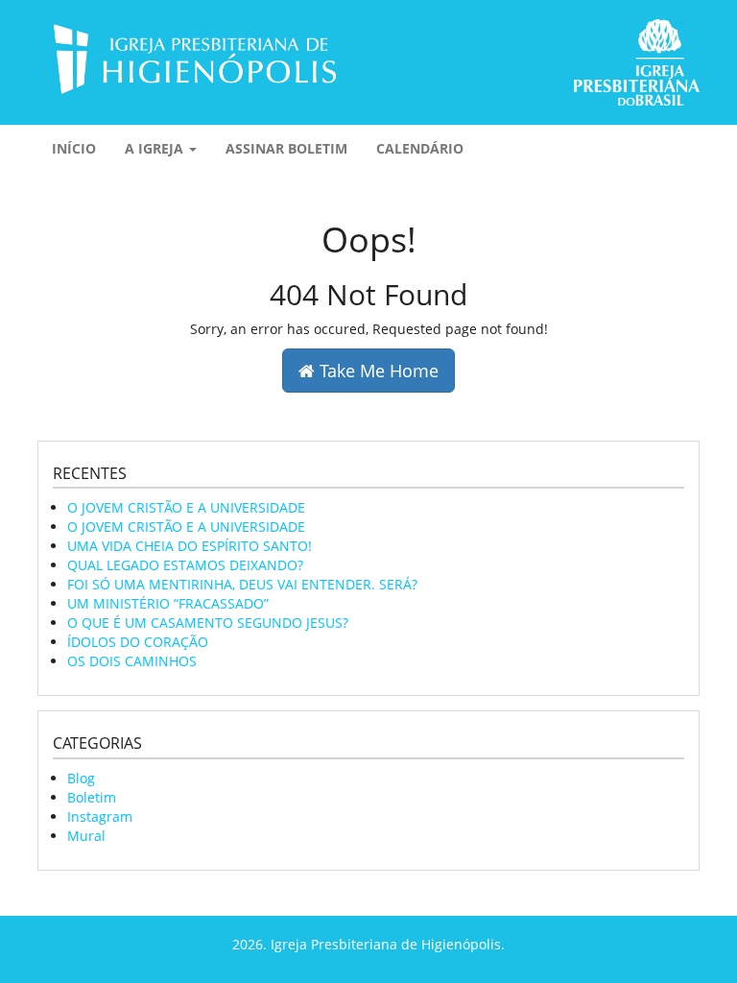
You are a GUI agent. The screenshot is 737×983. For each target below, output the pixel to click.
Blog (81, 778)
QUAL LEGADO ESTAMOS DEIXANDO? (185, 565)
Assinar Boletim (286, 148)
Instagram (99, 816)
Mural (86, 836)
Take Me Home (377, 370)
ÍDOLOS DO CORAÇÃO (137, 642)
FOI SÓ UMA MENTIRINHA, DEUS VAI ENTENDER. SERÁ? (242, 584)
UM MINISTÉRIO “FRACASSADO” (168, 603)
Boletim (91, 797)
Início (74, 148)
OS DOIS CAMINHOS (132, 661)
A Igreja (156, 148)
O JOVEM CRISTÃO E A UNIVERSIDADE (186, 507)
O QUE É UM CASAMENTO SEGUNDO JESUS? (207, 622)
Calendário (420, 148)
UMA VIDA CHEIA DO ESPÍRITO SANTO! (189, 546)
